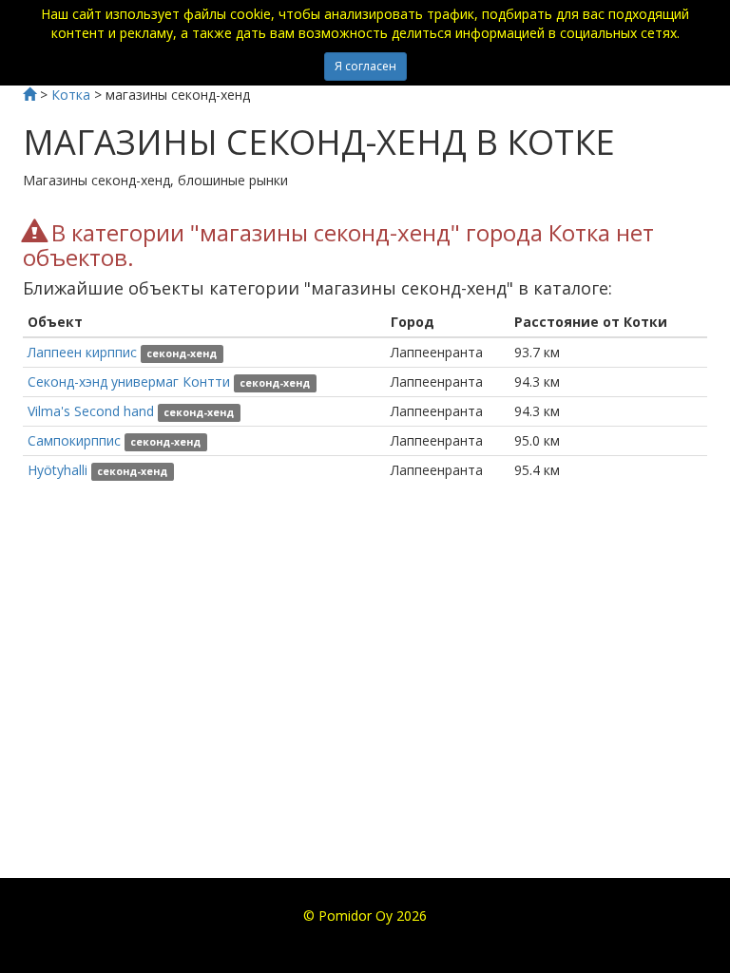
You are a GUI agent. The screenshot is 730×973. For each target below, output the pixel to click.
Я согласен (365, 66)
